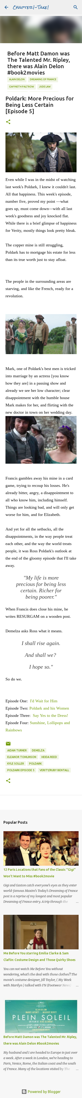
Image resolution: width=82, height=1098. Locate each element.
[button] (8, 122)
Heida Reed (49, 756)
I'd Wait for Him (43, 701)
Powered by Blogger (44, 1092)
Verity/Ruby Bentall (54, 770)
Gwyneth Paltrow (21, 86)
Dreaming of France (43, 79)
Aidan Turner (17, 750)
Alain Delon (17, 79)
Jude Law (45, 86)
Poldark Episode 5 (20, 770)
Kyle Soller (15, 763)
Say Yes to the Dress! (50, 715)
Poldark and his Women (49, 708)
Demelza (38, 750)
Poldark (35, 763)
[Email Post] (8, 745)
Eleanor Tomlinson (21, 756)
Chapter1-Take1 (31, 7)
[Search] (75, 7)
